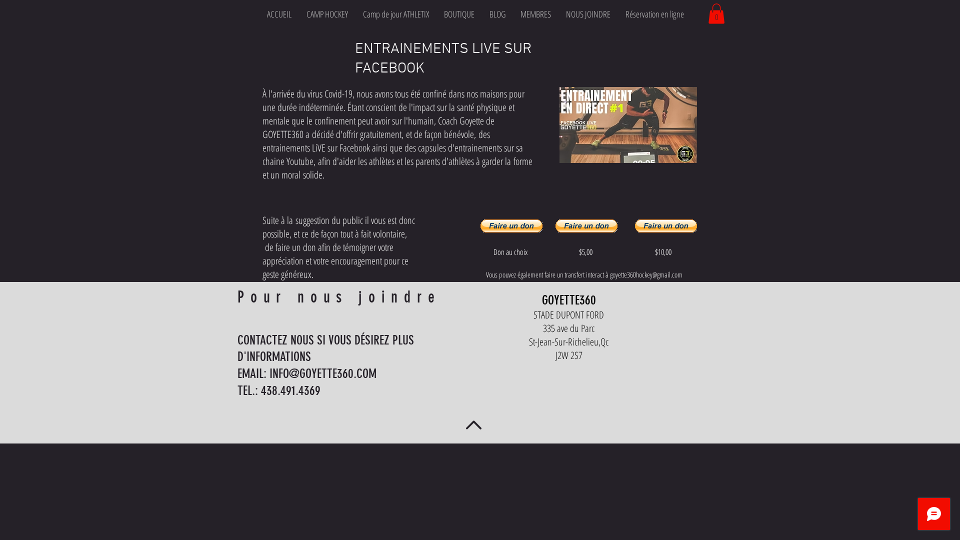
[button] (716, 14)
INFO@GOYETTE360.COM (323, 374)
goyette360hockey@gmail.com (646, 275)
